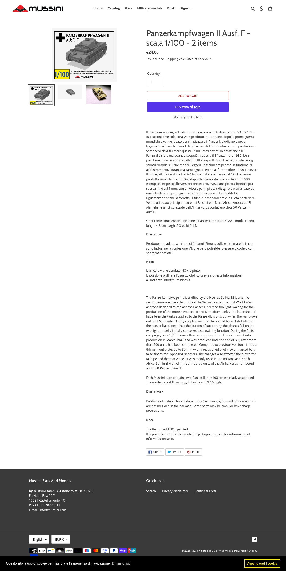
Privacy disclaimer (175, 491)
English (38, 539)
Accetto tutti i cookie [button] (262, 563)
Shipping (172, 59)
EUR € (59, 539)
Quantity (153, 73)
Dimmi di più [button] (121, 563)
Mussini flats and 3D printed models (212, 550)
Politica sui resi (205, 491)
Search (151, 491)
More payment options (188, 117)
